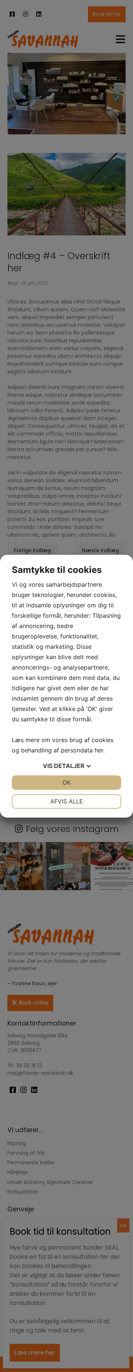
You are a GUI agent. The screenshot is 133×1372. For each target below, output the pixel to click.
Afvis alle (66, 801)
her (99, 750)
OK (66, 782)
